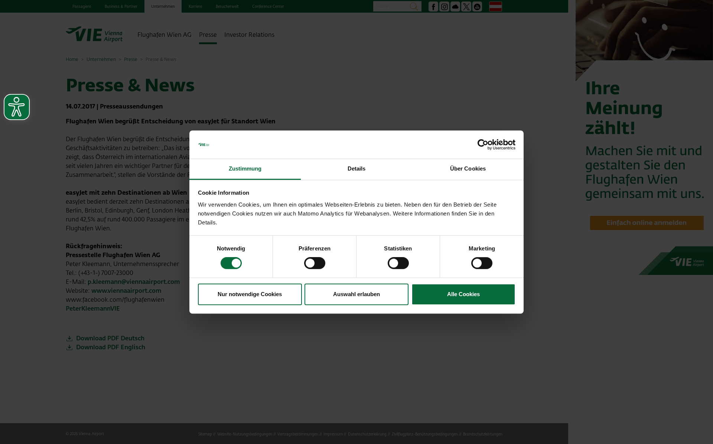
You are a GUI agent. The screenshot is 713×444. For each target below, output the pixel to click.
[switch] (314, 263)
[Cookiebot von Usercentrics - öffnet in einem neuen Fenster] (482, 144)
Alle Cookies (463, 294)
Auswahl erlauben (356, 294)
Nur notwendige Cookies (250, 294)
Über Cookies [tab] (468, 169)
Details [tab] (357, 169)
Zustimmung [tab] (245, 169)
